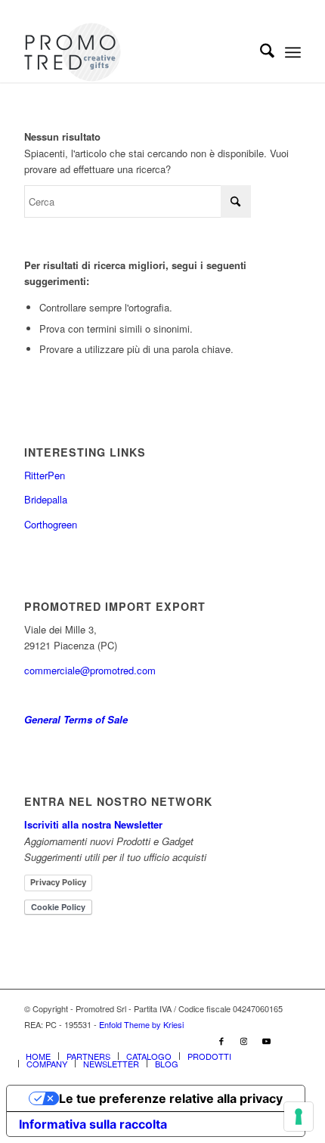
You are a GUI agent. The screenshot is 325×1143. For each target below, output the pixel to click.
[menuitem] (259, 52)
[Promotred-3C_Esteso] (134, 52)
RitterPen (44, 475)
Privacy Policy (58, 882)
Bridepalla (45, 499)
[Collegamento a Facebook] (221, 1040)
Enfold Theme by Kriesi (141, 1024)
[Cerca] (259, 52)
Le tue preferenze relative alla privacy (171, 1098)
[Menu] (293, 52)
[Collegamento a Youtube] (266, 1040)
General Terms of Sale (76, 719)
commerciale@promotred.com (90, 670)
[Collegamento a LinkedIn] (198, 1040)
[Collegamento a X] (289, 1040)
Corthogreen (50, 524)
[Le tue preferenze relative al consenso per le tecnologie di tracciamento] (298, 1116)
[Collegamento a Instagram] (244, 1040)
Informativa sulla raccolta (93, 1124)
